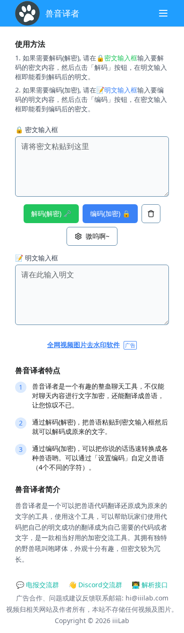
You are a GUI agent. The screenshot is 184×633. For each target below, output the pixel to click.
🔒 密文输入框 (36, 129)
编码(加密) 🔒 (110, 213)
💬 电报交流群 (37, 584)
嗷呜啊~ (97, 236)
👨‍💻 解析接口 (150, 584)
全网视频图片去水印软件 (83, 344)
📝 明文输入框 (36, 257)
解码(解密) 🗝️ (51, 213)
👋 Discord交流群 (95, 584)
